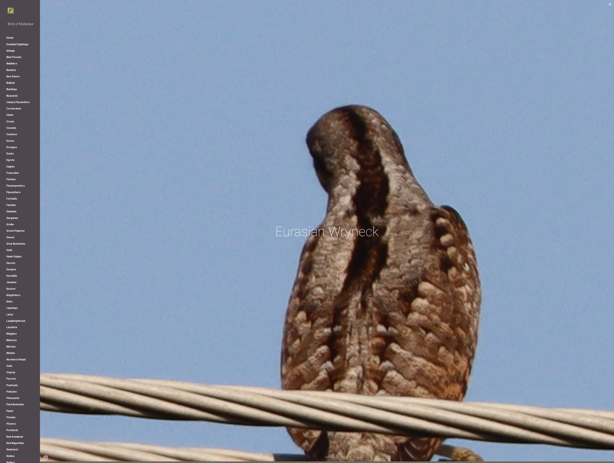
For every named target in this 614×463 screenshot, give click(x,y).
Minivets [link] (11, 340)
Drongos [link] (11, 147)
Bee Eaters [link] (13, 76)
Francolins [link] (12, 172)
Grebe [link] (10, 224)
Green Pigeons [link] (15, 230)
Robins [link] (10, 456)
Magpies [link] (11, 333)
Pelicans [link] (11, 391)
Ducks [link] (10, 153)
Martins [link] (11, 346)
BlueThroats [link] (13, 57)
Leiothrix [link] (11, 327)
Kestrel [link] (10, 288)
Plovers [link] (11, 423)
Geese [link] (10, 237)
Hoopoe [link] (11, 269)
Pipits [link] (9, 411)
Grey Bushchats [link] (15, 243)
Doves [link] (10, 140)
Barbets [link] (11, 70)
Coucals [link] (11, 127)
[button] (610, 4)
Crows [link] (10, 121)
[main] (327, 231)
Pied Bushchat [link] (15, 404)
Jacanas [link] (11, 282)
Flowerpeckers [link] (15, 185)
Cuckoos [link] (11, 134)
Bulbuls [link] (10, 82)
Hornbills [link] (11, 275)
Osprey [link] (10, 372)
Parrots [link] (11, 378)
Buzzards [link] (12, 95)
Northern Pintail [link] (16, 359)
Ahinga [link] (10, 50)
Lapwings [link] (12, 307)
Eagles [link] (10, 166)
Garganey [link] (12, 218)
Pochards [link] (12, 430)
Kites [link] (9, 301)
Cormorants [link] (13, 108)
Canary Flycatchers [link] (18, 102)
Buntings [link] (11, 89)
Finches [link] (11, 179)
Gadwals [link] (11, 211)
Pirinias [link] (11, 417)
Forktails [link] (11, 198)
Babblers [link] (11, 63)
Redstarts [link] (12, 449)
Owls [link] (9, 365)
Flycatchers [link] (13, 192)
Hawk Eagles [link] (14, 256)
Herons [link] (10, 263)
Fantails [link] (11, 205)
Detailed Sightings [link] (17, 44)
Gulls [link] (9, 250)
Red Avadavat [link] (14, 436)
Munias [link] (10, 353)
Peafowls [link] (12, 385)
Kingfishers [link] (13, 295)
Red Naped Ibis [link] (15, 443)
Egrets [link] (10, 160)
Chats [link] (9, 114)
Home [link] (10, 37)
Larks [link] (9, 314)
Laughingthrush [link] (15, 320)
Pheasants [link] (12, 398)
